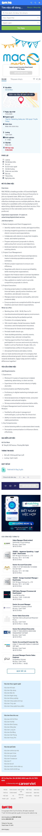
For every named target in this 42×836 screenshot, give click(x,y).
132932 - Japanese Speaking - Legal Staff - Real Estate (26, 552)
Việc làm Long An (9, 730)
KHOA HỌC (29, 792)
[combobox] (21, 13)
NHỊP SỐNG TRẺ (21, 791)
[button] (35, 2)
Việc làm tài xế (9, 764)
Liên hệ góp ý (5, 829)
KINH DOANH (13, 789)
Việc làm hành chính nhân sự (13, 766)
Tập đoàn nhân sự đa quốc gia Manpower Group (25, 619)
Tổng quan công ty (16, 79)
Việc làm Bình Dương (10, 724)
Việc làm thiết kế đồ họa (12, 769)
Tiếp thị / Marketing (11, 119)
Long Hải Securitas (19, 595)
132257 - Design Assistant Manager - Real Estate (26, 579)
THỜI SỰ (5, 792)
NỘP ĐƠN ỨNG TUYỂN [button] (21, 73)
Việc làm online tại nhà (11, 750)
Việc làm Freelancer (10, 758)
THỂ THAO (29, 789)
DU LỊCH (13, 798)
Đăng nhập (36, 7)
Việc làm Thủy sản (10, 703)
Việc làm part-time (10, 753)
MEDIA (5, 789)
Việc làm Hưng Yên (10, 737)
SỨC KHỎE (29, 796)
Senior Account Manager (21, 604)
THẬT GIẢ (36, 796)
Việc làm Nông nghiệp (11, 698)
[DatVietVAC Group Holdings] (7, 544)
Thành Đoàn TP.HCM (7, 825)
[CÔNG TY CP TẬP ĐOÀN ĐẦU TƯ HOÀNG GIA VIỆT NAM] (7, 568)
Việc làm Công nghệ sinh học (13, 701)
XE (13, 796)
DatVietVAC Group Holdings (21, 542)
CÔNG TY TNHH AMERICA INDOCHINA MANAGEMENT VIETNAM (24, 632)
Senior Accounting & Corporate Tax (25, 642)
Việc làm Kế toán (9, 688)
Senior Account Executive (22, 565)
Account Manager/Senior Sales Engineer (24, 656)
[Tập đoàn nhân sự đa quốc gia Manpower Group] (7, 619)
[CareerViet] (27, 783)
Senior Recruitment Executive (23, 629)
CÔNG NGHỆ (13, 792)
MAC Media (21, 69)
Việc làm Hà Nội (9, 722)
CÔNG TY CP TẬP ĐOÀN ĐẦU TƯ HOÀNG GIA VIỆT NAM (25, 568)
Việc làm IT (7, 761)
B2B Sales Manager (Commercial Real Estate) (24, 592)
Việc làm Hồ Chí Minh (11, 719)
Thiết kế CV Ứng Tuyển (15, 469)
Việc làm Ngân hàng (10, 695)
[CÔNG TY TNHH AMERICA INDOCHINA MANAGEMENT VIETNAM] (7, 632)
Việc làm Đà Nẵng (10, 732)
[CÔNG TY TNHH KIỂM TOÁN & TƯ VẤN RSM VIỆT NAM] (7, 645)
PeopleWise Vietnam (19, 659)
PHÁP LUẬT (5, 798)
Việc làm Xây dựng (10, 690)
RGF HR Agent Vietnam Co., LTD (23, 556)
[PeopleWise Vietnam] (7, 659)
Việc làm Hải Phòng (10, 735)
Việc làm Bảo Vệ (9, 693)
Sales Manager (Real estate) (23, 540)
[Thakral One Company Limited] (7, 608)
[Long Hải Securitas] (7, 595)
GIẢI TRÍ (21, 797)
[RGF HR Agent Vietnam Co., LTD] (7, 555)
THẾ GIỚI (5, 796)
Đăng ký (29, 7)
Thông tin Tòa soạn (7, 823)
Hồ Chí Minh (9, 90)
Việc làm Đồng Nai (10, 727)
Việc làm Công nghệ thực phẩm (14, 706)
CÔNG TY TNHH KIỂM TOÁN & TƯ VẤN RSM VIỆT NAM (26, 645)
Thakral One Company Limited (22, 606)
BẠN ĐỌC (36, 792)
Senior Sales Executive (21, 616)
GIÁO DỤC (36, 789)
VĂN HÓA (21, 794)
